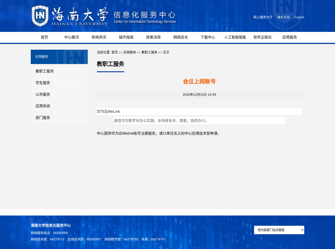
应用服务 (289, 37)
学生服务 (43, 83)
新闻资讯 (99, 37)
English (299, 17)
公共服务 (43, 94)
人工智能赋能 (235, 37)
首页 (44, 37)
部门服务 (43, 118)
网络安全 (180, 37)
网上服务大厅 (263, 17)
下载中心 (208, 37)
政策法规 (153, 37)
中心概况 (71, 37)
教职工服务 (45, 71)
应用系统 (43, 106)
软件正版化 (262, 37)
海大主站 (283, 17)
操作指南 (126, 37)
